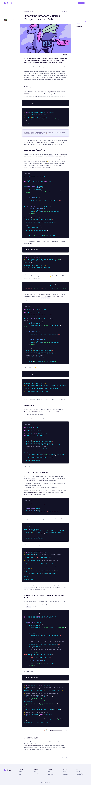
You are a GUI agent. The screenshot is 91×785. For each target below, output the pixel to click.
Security (35, 2)
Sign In (75, 2)
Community (51, 2)
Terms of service (79, 774)
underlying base (37, 492)
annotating (26, 93)
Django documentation (56, 730)
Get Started (81, 2)
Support (49, 773)
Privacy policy (79, 773)
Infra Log (36, 773)
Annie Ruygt (65, 54)
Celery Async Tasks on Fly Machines (81, 22)
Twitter (64, 773)
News (20, 776)
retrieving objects (49, 91)
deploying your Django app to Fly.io (49, 411)
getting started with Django (31, 411)
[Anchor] (23, 87)
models (61, 154)
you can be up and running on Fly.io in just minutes (49, 62)
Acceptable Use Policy (80, 776)
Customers (41, 2)
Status (56, 2)
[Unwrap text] (66, 101)
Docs (49, 771)
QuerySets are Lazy (80, 28)
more (31, 243)
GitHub (64, 771)
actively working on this (40, 133)
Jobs (20, 774)
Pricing (60, 2)
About (20, 771)
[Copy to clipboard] (68, 101)
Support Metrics (51, 774)
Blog (35, 771)
